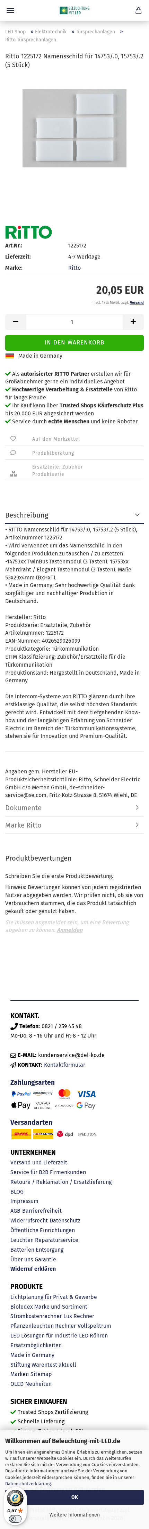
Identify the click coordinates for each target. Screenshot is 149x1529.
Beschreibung (26, 515)
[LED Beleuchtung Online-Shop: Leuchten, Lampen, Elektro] (74, 10)
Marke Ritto (23, 825)
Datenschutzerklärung (28, 1483)
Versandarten (31, 1123)
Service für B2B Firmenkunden (48, 1172)
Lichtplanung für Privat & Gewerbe (53, 1297)
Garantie (45, 1259)
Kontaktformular (64, 1065)
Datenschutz (65, 1220)
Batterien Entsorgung (36, 1249)
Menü (10, 10)
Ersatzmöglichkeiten (36, 1345)
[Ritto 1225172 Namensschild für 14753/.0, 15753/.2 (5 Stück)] (74, 127)
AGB (15, 1210)
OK (74, 1497)
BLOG (17, 1191)
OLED (17, 1384)
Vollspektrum (94, 1326)
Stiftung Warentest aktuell (43, 1364)
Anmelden (69, 930)
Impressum (24, 1201)
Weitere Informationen (75, 1515)
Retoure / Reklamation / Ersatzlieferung (61, 1182)
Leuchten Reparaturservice (44, 1240)
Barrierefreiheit (42, 1210)
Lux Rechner (78, 1316)
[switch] (15, 1519)
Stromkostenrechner (36, 1316)
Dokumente (23, 808)
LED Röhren (93, 1335)
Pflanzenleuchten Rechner (43, 1326)
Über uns (21, 1259)
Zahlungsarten (32, 1083)
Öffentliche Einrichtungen (42, 1230)
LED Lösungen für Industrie (43, 1335)
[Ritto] (28, 232)
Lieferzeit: (18, 256)
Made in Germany (32, 1355)
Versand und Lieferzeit (38, 1162)
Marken (19, 1374)
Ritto (74, 268)
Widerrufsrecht (29, 1220)
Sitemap (41, 1374)
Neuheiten (38, 1384)
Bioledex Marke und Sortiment (48, 1306)
